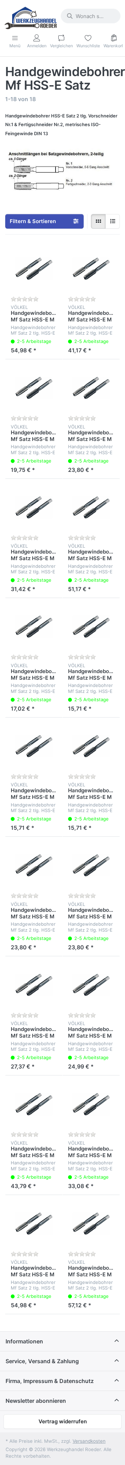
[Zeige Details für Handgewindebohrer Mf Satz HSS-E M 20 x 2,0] (34, 269)
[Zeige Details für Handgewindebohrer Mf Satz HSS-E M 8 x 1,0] (34, 746)
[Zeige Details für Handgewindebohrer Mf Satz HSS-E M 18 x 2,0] (34, 1104)
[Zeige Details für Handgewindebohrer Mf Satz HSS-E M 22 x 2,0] (34, 1224)
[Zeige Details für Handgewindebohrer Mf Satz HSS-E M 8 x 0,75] (91, 746)
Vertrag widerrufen (63, 1421)
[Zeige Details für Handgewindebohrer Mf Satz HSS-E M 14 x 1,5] (91, 985)
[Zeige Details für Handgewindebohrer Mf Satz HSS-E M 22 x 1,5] (91, 507)
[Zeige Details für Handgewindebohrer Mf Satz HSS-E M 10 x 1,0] (34, 627)
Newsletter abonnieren (36, 1400)
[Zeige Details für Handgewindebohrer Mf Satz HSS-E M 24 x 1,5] (91, 1224)
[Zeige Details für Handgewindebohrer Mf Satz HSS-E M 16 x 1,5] (34, 507)
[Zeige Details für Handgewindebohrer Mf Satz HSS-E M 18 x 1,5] (91, 1104)
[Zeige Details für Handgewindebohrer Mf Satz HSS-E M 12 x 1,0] (34, 865)
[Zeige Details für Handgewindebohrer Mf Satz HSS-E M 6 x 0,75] (91, 627)
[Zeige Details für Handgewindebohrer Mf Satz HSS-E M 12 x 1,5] (91, 865)
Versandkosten (89, 1441)
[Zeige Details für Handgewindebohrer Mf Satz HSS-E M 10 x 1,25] (34, 388)
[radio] (98, 221)
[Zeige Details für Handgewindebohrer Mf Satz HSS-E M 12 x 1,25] (91, 388)
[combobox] (90, 16)
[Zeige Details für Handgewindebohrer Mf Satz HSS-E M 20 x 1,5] (91, 269)
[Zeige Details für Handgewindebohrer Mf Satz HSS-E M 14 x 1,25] (34, 985)
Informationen (24, 1341)
